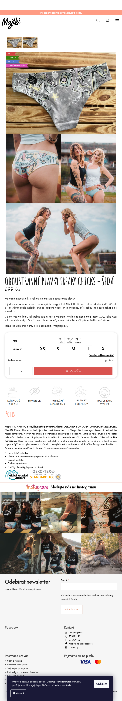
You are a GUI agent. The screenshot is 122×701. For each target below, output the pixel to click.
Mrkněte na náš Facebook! (81, 643)
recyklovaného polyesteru (42, 426)
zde (69, 685)
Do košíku (75, 370)
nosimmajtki (74, 647)
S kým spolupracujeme (17, 668)
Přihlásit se (71, 609)
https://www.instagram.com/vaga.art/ (57, 447)
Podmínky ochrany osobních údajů (22, 672)
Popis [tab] (10, 413)
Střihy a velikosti (14, 661)
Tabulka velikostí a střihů (101, 355)
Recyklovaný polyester (17, 664)
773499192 (74, 636)
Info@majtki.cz (75, 632)
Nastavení (18, 693)
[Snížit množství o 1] (13, 371)
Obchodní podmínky (16, 676)
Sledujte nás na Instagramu (73, 487)
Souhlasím (101, 683)
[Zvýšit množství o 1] (29, 371)
